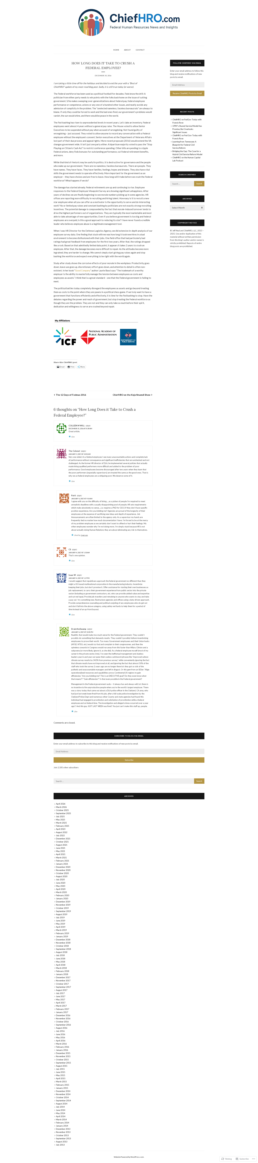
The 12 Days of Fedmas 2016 (71, 394)
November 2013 (63, 1132)
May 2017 (60, 999)
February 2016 (62, 1047)
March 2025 (61, 823)
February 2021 (62, 861)
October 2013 (62, 1135)
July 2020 (60, 879)
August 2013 (61, 1141)
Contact (140, 50)
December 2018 (63, 939)
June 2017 (60, 996)
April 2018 (60, 965)
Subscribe (129, 760)
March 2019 (61, 930)
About (127, 50)
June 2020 (60, 883)
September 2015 (63, 1063)
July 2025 (60, 816)
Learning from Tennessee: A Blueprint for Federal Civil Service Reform (184, 144)
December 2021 (63, 838)
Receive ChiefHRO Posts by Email (187, 93)
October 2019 (62, 908)
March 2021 (61, 857)
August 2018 (61, 952)
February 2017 (62, 1009)
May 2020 (60, 886)
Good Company (82, 270)
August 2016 (61, 1028)
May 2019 (60, 924)
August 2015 (61, 1066)
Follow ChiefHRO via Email (187, 63)
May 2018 (60, 962)
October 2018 (62, 946)
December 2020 (63, 867)
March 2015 (61, 1081)
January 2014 (62, 1126)
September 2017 (63, 987)
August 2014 (61, 1103)
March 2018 (61, 968)
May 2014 (60, 1113)
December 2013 (63, 1129)
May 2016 (60, 1037)
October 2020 (62, 873)
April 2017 (60, 1002)
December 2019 (63, 901)
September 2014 (63, 1100)
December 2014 (63, 1091)
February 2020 (62, 895)
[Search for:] (187, 184)
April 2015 (60, 1078)
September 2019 (63, 911)
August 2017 (61, 990)
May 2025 (60, 819)
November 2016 (63, 1018)
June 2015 (60, 1072)
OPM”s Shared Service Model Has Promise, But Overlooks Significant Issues (187, 129)
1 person (84, 535)
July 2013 (60, 1145)
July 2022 (60, 835)
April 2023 (60, 829)
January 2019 (62, 936)
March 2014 (61, 1119)
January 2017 (62, 1012)
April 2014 (60, 1116)
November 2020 (63, 870)
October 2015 (62, 1059)
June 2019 (60, 920)
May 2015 (60, 1075)
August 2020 (61, 876)
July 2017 (60, 993)
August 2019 (61, 914)
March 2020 (61, 892)
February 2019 (62, 933)
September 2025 (63, 813)
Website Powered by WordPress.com (129, 1157)
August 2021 (61, 845)
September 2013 (63, 1138)
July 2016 (60, 1031)
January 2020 (62, 898)
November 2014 (63, 1094)
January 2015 (62, 1088)
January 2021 (62, 864)
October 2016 (62, 1021)
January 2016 (62, 1050)
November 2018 (63, 943)
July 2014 (60, 1107)
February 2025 (62, 826)
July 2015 (60, 1069)
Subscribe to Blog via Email (129, 736)
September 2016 (63, 1025)
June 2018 (60, 958)
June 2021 (60, 848)
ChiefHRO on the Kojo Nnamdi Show (131, 394)
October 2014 (62, 1097)
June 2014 (60, 1110)
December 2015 (63, 1053)
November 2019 (63, 905)
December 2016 (63, 1015)
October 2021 (62, 842)
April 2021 (60, 854)
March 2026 (61, 807)
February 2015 (62, 1085)
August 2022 (61, 832)
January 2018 (62, 974)
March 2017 (61, 1006)
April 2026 (60, 804)
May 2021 (60, 851)
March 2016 (61, 1044)
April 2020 (60, 889)
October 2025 (62, 810)
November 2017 (63, 980)
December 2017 (63, 977)
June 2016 (60, 1034)
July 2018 (60, 955)
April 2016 (60, 1040)
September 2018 (63, 949)
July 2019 (60, 917)
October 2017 (62, 984)
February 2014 (62, 1122)
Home (116, 50)
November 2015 (63, 1056)
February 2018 (62, 971)
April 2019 (60, 927)
